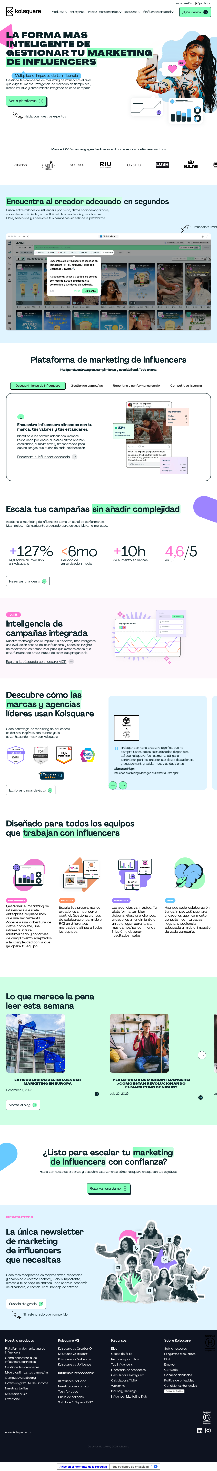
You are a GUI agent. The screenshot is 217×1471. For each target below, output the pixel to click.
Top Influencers (122, 1365)
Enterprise (12, 1399)
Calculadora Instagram (127, 1375)
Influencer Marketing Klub (129, 1397)
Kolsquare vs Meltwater (75, 1359)
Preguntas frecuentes (179, 1354)
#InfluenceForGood (72, 1381)
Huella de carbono (71, 1397)
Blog (114, 1349)
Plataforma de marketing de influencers (25, 1351)
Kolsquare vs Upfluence (74, 1365)
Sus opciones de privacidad (130, 1466)
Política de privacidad (179, 1381)
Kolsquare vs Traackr (72, 1354)
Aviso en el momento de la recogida (83, 1466)
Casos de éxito (121, 1354)
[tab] (38, 386)
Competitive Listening (20, 1378)
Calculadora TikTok (124, 1381)
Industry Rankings (123, 1391)
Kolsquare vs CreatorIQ (75, 1349)
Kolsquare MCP (16, 1394)
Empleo (169, 1365)
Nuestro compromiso (73, 1386)
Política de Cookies (174, 1391)
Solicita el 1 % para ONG (75, 1402)
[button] (203, 3)
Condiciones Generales (180, 1386)
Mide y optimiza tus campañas (27, 1373)
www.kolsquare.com (19, 1432)
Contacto (171, 1370)
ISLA (167, 1359)
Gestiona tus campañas (22, 1367)
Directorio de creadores (128, 1370)
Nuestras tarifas (16, 1388)
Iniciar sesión (184, 3)
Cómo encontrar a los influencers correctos (21, 1360)
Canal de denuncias (178, 1375)
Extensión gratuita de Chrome (26, 1383)
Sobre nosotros (175, 1349)
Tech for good (68, 1392)
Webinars (118, 1386)
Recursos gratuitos (125, 1359)
